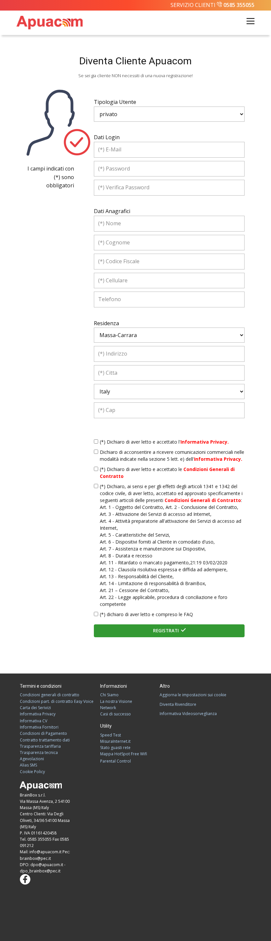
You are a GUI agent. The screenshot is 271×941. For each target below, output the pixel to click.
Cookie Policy (32, 771)
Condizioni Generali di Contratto (203, 500)
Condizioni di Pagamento (43, 733)
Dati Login (107, 137)
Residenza (106, 323)
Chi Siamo (109, 695)
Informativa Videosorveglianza (188, 713)
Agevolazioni (32, 759)
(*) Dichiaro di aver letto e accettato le (167, 472)
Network (108, 707)
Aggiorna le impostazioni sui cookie (193, 695)
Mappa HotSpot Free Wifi (123, 754)
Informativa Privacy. (204, 442)
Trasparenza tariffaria (40, 746)
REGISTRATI (166, 630)
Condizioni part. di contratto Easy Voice (57, 701)
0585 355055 (238, 5)
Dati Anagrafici (112, 211)
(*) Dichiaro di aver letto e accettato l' (164, 442)
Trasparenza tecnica (39, 752)
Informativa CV (33, 721)
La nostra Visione (116, 701)
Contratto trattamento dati (45, 740)
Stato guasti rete (115, 747)
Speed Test (110, 735)
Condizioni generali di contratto (49, 695)
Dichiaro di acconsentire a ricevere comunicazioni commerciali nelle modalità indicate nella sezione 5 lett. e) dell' (172, 455)
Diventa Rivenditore (178, 704)
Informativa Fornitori (39, 727)
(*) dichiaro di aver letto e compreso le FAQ (146, 614)
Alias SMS (28, 765)
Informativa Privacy (38, 714)
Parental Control (115, 761)
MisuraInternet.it (115, 741)
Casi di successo (115, 714)
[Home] (50, 23)
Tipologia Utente (115, 102)
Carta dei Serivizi (35, 707)
